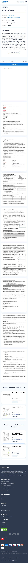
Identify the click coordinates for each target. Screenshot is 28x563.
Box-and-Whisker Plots (17, 407)
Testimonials (3, 507)
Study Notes (3, 499)
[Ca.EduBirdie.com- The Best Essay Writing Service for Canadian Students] (2, 540)
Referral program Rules (13, 559)
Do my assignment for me (6, 485)
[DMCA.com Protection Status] (14, 529)
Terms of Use (10, 557)
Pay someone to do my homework (8, 483)
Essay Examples (4, 496)
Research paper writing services (7, 487)
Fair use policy (17, 557)
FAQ (1, 508)
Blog (2, 498)
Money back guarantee (5, 510)
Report (4, 61)
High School (11, 15)
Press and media (4, 524)
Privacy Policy (3, 557)
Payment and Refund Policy (6, 560)
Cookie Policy (15, 560)
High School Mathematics (13, 17)
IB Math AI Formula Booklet (18, 392)
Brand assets (3, 525)
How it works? (3, 505)
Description (6, 30)
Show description (15, 52)
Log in (22, 2)
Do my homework (4, 490)
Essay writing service (5, 481)
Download (14, 64)
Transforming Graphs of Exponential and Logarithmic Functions (18, 433)
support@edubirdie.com (22, 475)
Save (26, 61)
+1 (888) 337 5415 (5, 519)
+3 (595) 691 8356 (6, 518)
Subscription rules (4, 559)
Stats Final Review (8, 10)
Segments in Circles (16, 446)
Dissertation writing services (6, 488)
